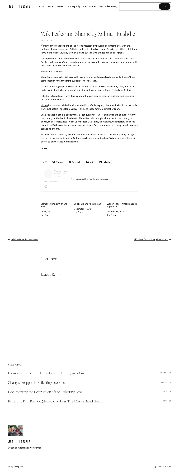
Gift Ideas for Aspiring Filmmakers (151, 239)
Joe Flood (19, 6)
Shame (44, 105)
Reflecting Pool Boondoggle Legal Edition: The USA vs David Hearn (55, 401)
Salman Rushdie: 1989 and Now (54, 205)
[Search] (164, 6)
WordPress (167, 467)
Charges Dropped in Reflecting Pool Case (37, 382)
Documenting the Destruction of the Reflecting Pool (45, 392)
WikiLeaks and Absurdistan (87, 203)
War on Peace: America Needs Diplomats (122, 205)
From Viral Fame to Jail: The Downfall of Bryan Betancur (48, 373)
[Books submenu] (64, 6)
